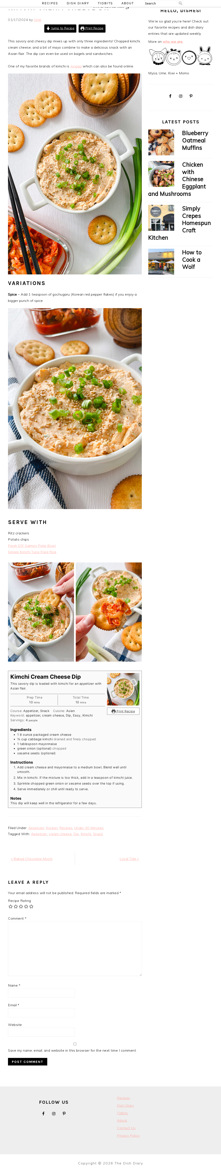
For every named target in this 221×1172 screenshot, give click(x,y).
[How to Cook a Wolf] (161, 263)
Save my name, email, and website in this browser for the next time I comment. (72, 1050)
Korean (52, 828)
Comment (17, 918)
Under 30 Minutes (89, 828)
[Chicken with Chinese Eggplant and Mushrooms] (161, 175)
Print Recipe (94, 28)
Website (15, 1024)
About (122, 1120)
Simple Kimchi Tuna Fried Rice (32, 552)
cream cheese (60, 834)
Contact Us (126, 1128)
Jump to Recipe (62, 28)
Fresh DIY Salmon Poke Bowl (32, 545)
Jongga (76, 66)
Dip (76, 834)
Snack (98, 834)
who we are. (173, 41)
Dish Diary (125, 1105)
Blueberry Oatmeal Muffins (195, 140)
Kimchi (86, 834)
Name (14, 985)
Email (13, 1005)
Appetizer (36, 828)
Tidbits (122, 1113)
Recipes (66, 828)
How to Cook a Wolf (192, 260)
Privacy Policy (128, 1135)
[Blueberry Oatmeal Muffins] (161, 143)
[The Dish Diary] (110, 8)
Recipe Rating (19, 900)
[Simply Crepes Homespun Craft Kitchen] (161, 219)
